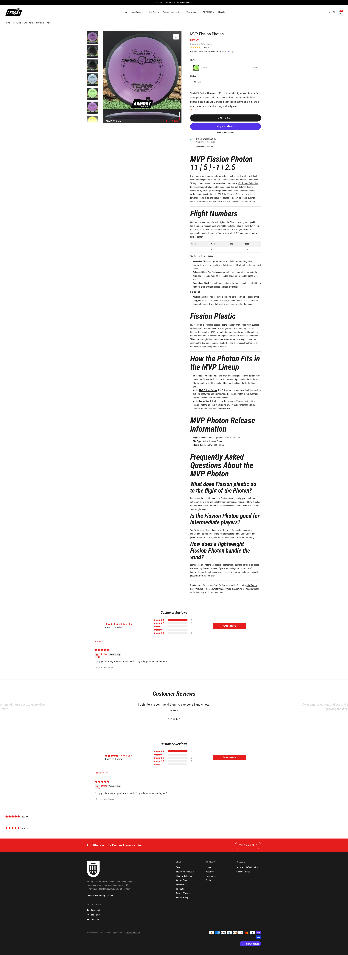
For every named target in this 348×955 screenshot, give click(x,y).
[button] (159, 620)
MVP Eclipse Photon (208, 390)
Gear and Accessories (172, 12)
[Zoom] (176, 37)
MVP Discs (17, 23)
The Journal (211, 876)
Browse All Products (185, 871)
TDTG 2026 (207, 12)
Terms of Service (183, 893)
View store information (204, 147)
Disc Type (153, 12)
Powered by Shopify (132, 933)
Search (179, 867)
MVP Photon (28, 23)
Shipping (193, 44)
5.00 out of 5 (125, 624)
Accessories (181, 884)
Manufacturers (137, 12)
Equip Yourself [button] (248, 845)
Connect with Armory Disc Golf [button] (100, 895)
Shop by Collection (184, 876)
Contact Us (210, 880)
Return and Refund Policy (246, 867)
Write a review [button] (229, 626)
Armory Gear (181, 880)
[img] (102, 649)
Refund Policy (182, 897)
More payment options (225, 132)
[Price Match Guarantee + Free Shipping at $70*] (174, 2)
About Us (221, 12)
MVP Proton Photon (207, 375)
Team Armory (192, 12)
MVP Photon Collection (248, 183)
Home (125, 12)
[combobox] (225, 67)
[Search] (328, 12)
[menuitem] (125, 12)
